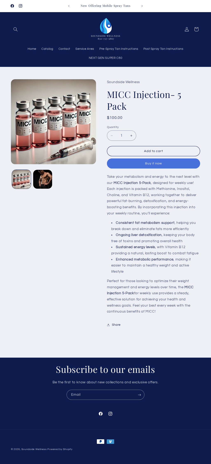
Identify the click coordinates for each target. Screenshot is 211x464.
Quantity (113, 127)
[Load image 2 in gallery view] (42, 179)
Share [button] (116, 324)
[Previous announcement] (68, 6)
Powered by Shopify (59, 449)
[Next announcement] (142, 6)
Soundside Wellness (34, 449)
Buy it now (153, 163)
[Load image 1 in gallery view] (21, 179)
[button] (15, 29)
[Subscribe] (139, 395)
